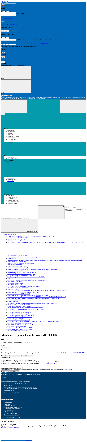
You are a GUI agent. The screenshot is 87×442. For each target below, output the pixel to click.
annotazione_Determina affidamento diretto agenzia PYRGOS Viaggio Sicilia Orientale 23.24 (32, 303)
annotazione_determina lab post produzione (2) (20, 324)
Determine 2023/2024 (13, 278)
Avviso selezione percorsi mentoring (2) (18, 267)
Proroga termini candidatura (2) (15, 264)
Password (19, 15)
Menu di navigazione (32, 231)
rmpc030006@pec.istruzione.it (22, 388)
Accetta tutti (26, 356)
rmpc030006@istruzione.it (22, 387)
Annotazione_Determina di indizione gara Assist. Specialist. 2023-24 (25, 309)
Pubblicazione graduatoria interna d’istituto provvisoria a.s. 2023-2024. (26, 277)
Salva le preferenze (14, 371)
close (2, 114)
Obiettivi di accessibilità (10, 410)
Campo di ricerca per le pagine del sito (11, 218)
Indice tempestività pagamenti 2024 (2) (17, 261)
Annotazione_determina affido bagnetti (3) (18, 320)
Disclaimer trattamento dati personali (10, 427)
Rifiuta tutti (14, 356)
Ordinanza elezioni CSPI (14, 301)
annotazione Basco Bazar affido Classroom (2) (19, 329)
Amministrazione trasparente (11, 415)
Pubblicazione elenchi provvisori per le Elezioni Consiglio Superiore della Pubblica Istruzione (32, 269)
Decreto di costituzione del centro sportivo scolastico (21, 314)
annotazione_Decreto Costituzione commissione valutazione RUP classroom (27, 295)
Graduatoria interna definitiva (15, 271)
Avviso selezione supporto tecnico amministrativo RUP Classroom (25, 307)
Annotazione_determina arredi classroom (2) (19, 312)
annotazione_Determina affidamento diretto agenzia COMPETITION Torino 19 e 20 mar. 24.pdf (33, 298)
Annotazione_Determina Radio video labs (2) (19, 323)
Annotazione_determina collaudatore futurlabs (19, 317)
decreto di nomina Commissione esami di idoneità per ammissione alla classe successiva (30, 236)
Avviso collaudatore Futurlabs (15, 318)
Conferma (9, 95)
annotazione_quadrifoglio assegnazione (18, 287)
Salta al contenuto (5, 1)
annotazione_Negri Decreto (14, 281)
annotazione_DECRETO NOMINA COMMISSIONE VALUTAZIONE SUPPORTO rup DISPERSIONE (36, 291)
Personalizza (4, 356)
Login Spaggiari (44, 43)
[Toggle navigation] (14, 106)
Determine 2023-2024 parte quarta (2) (17, 237)
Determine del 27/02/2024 (14, 300)
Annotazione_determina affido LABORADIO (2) (20, 315)
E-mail (18, 39)
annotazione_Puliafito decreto (15, 283)
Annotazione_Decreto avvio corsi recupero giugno (21, 274)
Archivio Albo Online (70, 207)
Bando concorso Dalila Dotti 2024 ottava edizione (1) (21, 272)
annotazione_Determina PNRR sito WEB (18, 294)
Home (66, 206)
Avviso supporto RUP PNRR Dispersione (18, 304)
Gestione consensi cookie (11, 413)
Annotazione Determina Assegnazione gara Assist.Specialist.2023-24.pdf (27, 280)
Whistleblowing (8, 411)
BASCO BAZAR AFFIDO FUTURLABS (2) (20, 327)
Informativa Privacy (9, 405)
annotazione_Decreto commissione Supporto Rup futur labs (23, 292)
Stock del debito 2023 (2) (14, 241)
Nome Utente (20, 13)
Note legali (7, 404)
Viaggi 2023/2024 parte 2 (14, 289)
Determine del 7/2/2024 (13, 310)
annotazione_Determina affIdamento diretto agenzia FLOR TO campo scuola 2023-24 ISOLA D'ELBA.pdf (36, 297)
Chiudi (2, 52)
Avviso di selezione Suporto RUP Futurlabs (19, 306)
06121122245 (10, 385)
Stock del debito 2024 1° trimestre (16, 239)
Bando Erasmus (11, 258)
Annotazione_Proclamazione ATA (16, 326)
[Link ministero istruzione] (8, 3)
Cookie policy (8, 402)
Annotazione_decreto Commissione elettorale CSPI (21, 275)
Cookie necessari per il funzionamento (11, 368)
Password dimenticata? (7, 18)
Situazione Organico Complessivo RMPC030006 (20, 263)
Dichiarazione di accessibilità (12, 408)
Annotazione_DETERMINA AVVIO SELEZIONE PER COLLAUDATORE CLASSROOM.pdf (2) (35, 321)
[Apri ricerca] (72, 106)
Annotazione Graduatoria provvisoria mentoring (24, 257)
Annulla (3, 95)
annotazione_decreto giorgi (14, 284)
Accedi (3, 4)
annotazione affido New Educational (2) (18, 330)
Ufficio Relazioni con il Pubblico (13, 407)
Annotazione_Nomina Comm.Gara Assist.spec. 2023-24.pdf (23, 286)
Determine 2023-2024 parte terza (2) (17, 266)
